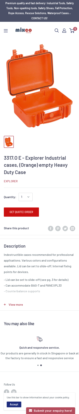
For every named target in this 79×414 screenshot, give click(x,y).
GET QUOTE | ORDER (21, 212)
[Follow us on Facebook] (6, 392)
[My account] (64, 30)
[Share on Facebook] (50, 228)
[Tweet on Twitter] (65, 228)
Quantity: (10, 197)
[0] (72, 30)
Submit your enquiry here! (52, 410)
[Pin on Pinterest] (58, 228)
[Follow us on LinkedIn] (13, 392)
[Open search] (57, 30)
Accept (14, 404)
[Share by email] (72, 228)
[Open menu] (6, 30)
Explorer (11, 181)
